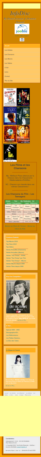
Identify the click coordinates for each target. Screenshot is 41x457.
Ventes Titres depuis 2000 (14, 266)
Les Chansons (9, 54)
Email (22, 39)
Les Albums (8, 59)
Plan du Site (9, 81)
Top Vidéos (10, 247)
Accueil (7, 46)
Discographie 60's (12, 332)
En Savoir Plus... (10, 386)
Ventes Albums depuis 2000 (15, 263)
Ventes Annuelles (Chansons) (16, 250)
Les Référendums (12, 335)
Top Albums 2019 (12, 241)
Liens (6, 72)
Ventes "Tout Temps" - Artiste (15, 255)
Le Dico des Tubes (12, 341)
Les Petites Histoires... (13, 338)
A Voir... (12, 395)
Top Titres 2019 (11, 244)
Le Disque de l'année (13, 350)
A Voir (7, 67)
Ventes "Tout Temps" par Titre (16, 258)
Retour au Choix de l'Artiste (15, 226)
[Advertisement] (22, 6)
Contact (7, 76)
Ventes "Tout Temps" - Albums (16, 261)
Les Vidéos (8, 63)
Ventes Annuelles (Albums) (15, 252)
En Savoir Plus (22, 320)
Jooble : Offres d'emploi (22, 36)
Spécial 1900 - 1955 (13, 330)
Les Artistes (8, 50)
